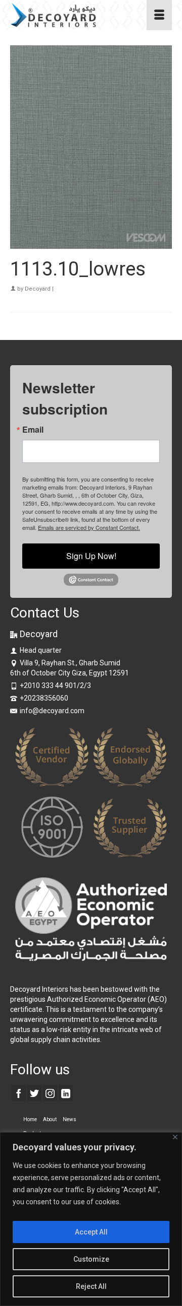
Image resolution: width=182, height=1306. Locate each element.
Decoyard (38, 289)
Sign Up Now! (91, 556)
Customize (91, 1259)
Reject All (91, 1286)
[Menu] (159, 15)
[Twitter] (34, 1093)
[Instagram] (50, 1093)
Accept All (91, 1232)
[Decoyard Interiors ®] (69, 15)
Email (32, 430)
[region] (91, 1219)
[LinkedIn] (66, 1093)
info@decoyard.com (52, 711)
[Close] (175, 1137)
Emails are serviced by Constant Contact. (89, 527)
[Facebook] (19, 1093)
